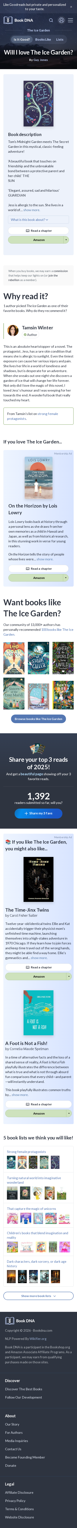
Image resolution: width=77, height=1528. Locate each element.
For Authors (14, 1432)
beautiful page (32, 774)
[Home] (18, 20)
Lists (59, 39)
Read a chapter (41, 230)
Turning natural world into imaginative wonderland (34, 1180)
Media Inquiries (16, 1441)
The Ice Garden (38, 30)
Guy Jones (40, 59)
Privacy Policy (15, 1501)
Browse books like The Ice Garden (38, 719)
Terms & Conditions (19, 1509)
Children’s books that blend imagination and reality (37, 1235)
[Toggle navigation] (70, 20)
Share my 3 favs (40, 813)
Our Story (12, 1424)
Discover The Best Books (23, 1389)
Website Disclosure (19, 1517)
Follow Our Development (23, 1397)
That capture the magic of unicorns (31, 1209)
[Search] (51, 20)
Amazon (39, 239)
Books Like (43, 39)
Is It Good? (22, 39)
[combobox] (51, 20)
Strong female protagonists (26, 1152)
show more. (31, 210)
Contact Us (13, 1449)
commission (60, 271)
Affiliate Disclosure (19, 1492)
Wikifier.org (38, 1339)
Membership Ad (63, 453)
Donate (10, 1465)
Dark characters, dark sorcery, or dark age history (36, 1264)
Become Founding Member (25, 1457)
